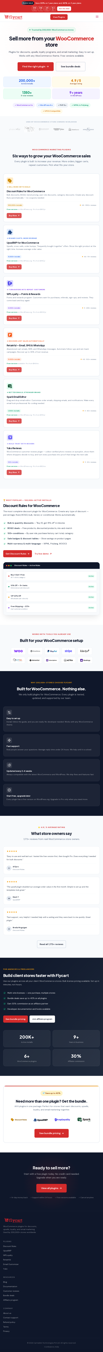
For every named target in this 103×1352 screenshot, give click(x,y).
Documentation (10, 1286)
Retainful (7, 1259)
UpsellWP (7, 1250)
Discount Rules (9, 1246)
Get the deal (64, 9)
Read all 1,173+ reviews (51, 944)
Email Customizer (11, 1264)
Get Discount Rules (16, 553)
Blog (5, 1282)
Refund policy (9, 1322)
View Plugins (59, 17)
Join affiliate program (42, 1019)
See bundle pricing (15, 1019)
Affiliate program (10, 1300)
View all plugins (49, 1188)
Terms (6, 1327)
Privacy (6, 1331)
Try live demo (42, 553)
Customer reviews (11, 1291)
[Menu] (97, 17)
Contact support (10, 1317)
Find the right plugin (33, 66)
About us (7, 1313)
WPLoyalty (8, 1255)
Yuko (5, 1269)
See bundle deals (70, 66)
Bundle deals (8, 1295)
